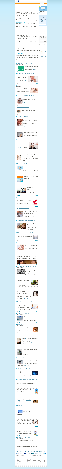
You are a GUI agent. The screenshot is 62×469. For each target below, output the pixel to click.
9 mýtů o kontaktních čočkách (21, 129)
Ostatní (22, 459)
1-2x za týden (40, 45)
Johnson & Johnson (24, 458)
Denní (17, 458)
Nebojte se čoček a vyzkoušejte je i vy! (23, 116)
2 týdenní (18, 457)
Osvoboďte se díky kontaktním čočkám (23, 107)
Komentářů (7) (19, 311)
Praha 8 (44, 461)
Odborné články (34, 459)
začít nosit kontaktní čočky (28, 400)
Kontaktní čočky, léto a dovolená (22, 405)
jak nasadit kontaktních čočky (29, 342)
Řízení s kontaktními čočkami (21, 184)
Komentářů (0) (19, 71)
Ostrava (39, 458)
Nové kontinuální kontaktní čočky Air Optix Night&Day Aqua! (26, 443)
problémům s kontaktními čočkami (27, 365)
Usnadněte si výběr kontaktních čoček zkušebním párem (26, 220)
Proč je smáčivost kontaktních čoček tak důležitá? (25, 232)
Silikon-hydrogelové (19, 461)
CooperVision (23, 457)
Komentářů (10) (19, 435)
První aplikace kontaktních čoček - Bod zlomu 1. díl (25, 163)
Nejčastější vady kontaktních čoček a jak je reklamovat (25, 368)
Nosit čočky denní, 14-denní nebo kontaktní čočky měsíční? (26, 288)
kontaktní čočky (35, 193)
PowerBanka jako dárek (41, 16)
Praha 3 (44, 458)
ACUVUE (44, 53)
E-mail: (40, 7)
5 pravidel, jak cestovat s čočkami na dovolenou (24, 63)
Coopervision (45, 56)
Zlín (38, 463)
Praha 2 (44, 457)
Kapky (17, 463)
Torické (17, 459)
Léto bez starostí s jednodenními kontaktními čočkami (25, 386)
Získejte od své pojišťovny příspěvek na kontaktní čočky (26, 301)
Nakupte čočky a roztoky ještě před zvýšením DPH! (25, 197)
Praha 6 (44, 460)
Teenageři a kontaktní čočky (21, 428)
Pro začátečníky (34, 460)
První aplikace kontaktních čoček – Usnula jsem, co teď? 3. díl (27, 139)
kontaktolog (19, 400)
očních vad (18, 306)
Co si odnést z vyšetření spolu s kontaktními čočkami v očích (26, 357)
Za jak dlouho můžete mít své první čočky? (23, 85)
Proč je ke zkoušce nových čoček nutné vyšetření (25, 417)
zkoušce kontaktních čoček (25, 298)
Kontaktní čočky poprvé (20, 324)
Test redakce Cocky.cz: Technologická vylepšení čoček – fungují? (27, 266)
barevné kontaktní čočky (19, 327)
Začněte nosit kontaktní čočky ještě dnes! (23, 437)
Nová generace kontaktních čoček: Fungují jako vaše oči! (26, 95)
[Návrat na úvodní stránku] (18, 1)
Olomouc (39, 460)
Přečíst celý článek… (36, 83)
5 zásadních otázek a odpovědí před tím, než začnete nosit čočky (27, 379)
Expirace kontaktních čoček (29, 316)
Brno (38, 457)
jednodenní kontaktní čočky (21, 390)
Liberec (39, 459)
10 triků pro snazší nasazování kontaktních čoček (24, 242)
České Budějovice (40, 461)
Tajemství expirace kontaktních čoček (23, 313)
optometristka (19, 147)
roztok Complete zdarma (42, 20)
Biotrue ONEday (26, 102)
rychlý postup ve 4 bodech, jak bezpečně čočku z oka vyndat (21, 81)
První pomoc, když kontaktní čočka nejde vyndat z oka (25, 73)
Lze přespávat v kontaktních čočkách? (23, 208)
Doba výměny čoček (29, 459)
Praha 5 (44, 459)
